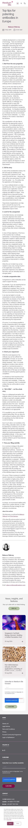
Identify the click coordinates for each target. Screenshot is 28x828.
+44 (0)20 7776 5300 (13, 801)
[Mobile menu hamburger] (25, 3)
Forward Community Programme (11, 734)
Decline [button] (17, 823)
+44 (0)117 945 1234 (12, 804)
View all (14, 608)
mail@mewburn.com (8, 799)
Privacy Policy (9, 819)
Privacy (4, 732)
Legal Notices (6, 726)
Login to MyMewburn (8, 737)
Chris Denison (14, 516)
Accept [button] (10, 823)
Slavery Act (5, 723)
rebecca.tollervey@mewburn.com (15, 585)
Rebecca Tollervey (14, 27)
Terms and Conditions (8, 729)
